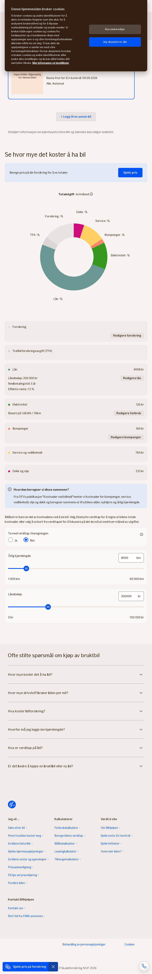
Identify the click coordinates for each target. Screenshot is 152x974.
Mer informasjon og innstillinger (50, 63)
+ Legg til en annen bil (76, 116)
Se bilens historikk (19, 843)
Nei (32, 540)
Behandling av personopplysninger (83, 944)
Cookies (129, 944)
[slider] (76, 568)
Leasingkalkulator (65, 851)
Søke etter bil (16, 828)
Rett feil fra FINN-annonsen (25, 916)
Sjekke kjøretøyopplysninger (25, 851)
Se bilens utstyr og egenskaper (27, 859)
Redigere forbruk (128, 413)
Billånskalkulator (64, 843)
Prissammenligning (19, 867)
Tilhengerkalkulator (66, 859)
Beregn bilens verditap (68, 835)
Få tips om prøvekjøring (22, 875)
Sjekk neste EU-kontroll (115, 835)
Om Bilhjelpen (109, 828)
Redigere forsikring (127, 335)
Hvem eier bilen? (111, 851)
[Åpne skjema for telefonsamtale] (144, 966)
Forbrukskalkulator (66, 828)
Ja (15, 540)
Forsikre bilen (16, 883)
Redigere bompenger (126, 437)
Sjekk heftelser (110, 843)
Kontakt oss (15, 908)
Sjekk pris (130, 172)
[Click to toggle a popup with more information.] (91, 194)
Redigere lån (132, 378)
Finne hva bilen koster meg (24, 835)
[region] (76, 35)
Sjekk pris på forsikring (29, 966)
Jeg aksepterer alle (115, 42)
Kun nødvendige (115, 29)
